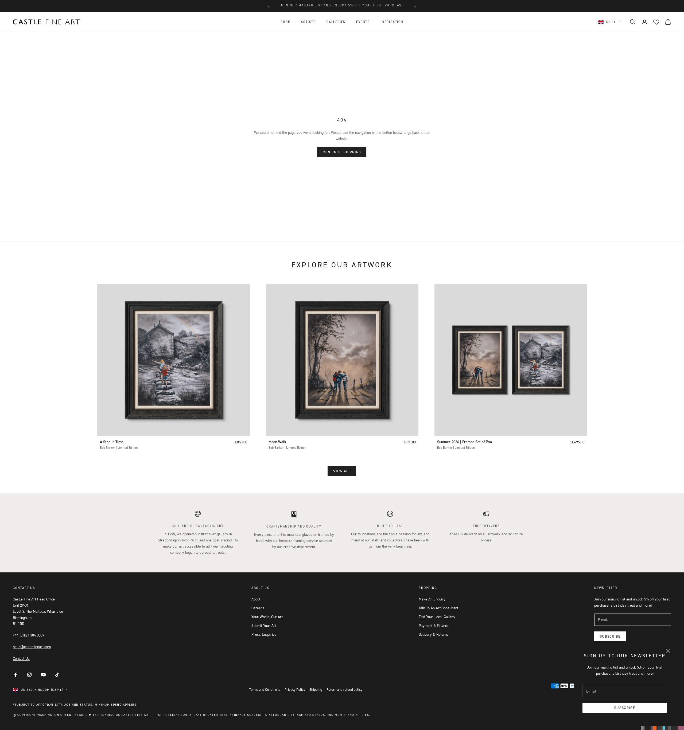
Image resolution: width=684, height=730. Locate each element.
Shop (285, 22)
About (255, 599)
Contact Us (21, 658)
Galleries (336, 22)
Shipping (315, 689)
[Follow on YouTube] (43, 674)
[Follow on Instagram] (29, 674)
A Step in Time (111, 441)
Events (363, 22)
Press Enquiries (264, 634)
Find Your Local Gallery (437, 616)
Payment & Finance (434, 625)
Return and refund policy (344, 689)
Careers (257, 608)
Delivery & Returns (434, 634)
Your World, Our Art (267, 616)
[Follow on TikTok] (57, 674)
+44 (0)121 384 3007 (28, 635)
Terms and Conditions (264, 689)
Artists (308, 22)
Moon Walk (277, 441)
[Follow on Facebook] (15, 674)
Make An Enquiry (432, 599)
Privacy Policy (295, 689)
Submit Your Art (263, 625)
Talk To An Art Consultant (438, 608)
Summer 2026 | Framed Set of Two (464, 441)
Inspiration (391, 22)
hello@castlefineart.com (32, 646)
